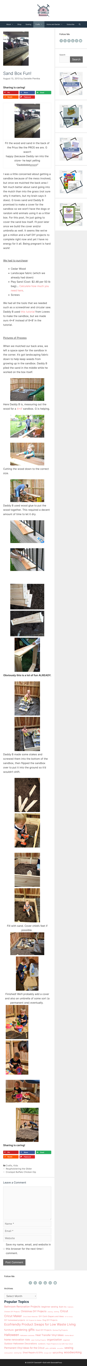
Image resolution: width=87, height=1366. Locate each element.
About (8, 24)
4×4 (19, 408)
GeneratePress (56, 1363)
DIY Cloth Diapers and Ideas (51, 1316)
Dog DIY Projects (50, 1320)
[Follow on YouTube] (80, 40)
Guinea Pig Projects (60, 1330)
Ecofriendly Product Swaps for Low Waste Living (40, 1324)
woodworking (73, 1352)
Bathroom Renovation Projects (22, 1306)
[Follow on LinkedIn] (72, 40)
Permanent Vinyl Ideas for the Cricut (24, 1347)
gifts (31, 1329)
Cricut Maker (13, 1316)
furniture (9, 1329)
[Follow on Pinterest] (69, 40)
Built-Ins (62, 1307)
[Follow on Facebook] (61, 40)
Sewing (28, 24)
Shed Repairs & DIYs (33, 1352)
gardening (21, 1329)
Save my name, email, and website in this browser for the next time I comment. (28, 1249)
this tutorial (28, 311)
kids (27, 1339)
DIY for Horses (69, 1316)
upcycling (58, 1352)
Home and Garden (53, 24)
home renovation (14, 1339)
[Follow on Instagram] (76, 40)
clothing (56, 1311)
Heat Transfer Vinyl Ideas (49, 1335)
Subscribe (70, 24)
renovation (60, 1348)
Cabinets (70, 1307)
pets (47, 1348)
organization (54, 1339)
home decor (69, 1335)
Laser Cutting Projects (38, 1340)
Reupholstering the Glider (19, 1168)
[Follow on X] (65, 40)
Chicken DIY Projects (12, 1312)
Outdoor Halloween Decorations (20, 1343)
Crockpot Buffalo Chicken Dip (21, 1172)
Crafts (37, 24)
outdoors (42, 1344)
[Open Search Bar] (79, 24)
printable (53, 1348)
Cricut (64, 1311)
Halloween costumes (27, 1335)
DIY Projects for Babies (33, 1320)
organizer (66, 1340)
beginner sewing (49, 1306)
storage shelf (47, 1353)
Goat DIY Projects (44, 1330)
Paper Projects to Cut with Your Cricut (60, 1344)
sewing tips (18, 1353)
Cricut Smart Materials (30, 1316)
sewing (68, 1347)
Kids (15, 1165)
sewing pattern (8, 1353)
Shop (19, 24)
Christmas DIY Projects (33, 1311)
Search (62, 55)
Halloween (11, 1335)
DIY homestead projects (14, 1320)
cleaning (50, 1311)
